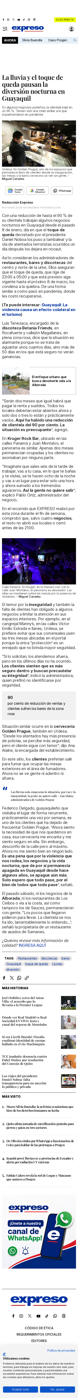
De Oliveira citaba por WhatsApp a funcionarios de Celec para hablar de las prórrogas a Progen (40, 1143)
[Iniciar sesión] (71, 29)
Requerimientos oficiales (39, 1334)
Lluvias (57, 964)
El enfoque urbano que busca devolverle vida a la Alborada (51, 381)
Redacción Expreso (17, 202)
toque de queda (36, 964)
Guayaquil (13, 964)
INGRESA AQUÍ (32, 945)
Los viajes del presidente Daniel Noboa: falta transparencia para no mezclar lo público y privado (24, 1081)
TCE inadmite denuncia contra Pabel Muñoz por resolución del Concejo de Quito (24, 1060)
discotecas (49, 958)
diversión (12, 969)
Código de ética (39, 1328)
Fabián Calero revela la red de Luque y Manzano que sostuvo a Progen (38, 1177)
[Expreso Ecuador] (39, 1305)
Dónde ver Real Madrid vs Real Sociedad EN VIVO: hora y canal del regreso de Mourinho (24, 1021)
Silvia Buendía (32, 40)
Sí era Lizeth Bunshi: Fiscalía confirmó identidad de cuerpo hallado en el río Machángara (23, 1040)
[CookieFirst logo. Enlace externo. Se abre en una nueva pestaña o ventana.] (4, 1354)
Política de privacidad (61, 1350)
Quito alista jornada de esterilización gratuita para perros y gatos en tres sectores (40, 1126)
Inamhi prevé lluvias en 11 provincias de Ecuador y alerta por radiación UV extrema (39, 1160)
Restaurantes (27, 958)
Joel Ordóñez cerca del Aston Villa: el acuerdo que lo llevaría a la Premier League (23, 1001)
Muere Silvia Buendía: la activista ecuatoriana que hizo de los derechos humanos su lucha (39, 1108)
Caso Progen (57, 40)
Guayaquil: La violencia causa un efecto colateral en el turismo (38, 309)
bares (66, 958)
